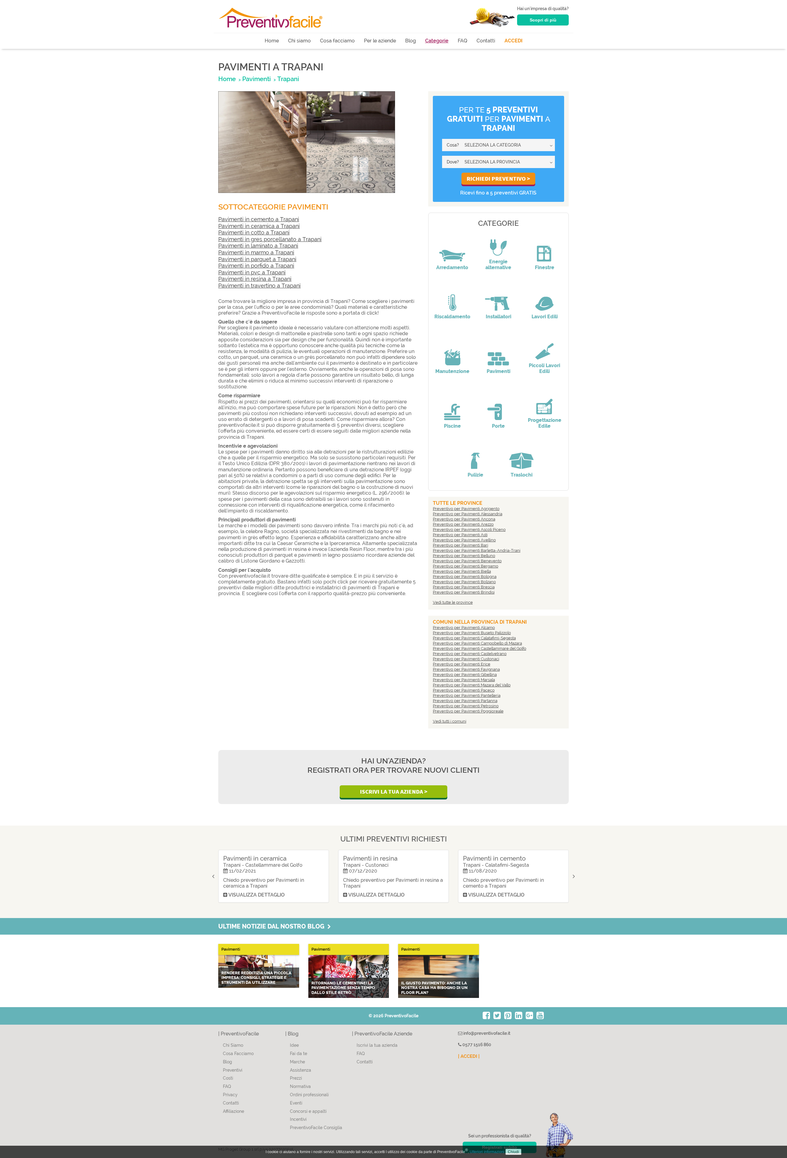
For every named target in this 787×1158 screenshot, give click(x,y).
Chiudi (513, 1152)
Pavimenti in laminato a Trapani (258, 245)
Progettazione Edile (544, 423)
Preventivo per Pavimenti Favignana (466, 669)
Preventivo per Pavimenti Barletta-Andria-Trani (476, 550)
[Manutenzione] (452, 353)
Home (272, 41)
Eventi (296, 1103)
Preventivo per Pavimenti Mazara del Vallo (472, 685)
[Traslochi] (521, 456)
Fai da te (298, 1053)
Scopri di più (543, 20)
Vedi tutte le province (453, 602)
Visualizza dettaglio (256, 895)
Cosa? (453, 145)
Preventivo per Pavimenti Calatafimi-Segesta (474, 638)
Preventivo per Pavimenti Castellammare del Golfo (479, 648)
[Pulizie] (475, 456)
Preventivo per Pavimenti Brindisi (464, 592)
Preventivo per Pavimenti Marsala (464, 679)
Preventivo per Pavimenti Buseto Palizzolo (472, 632)
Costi (228, 1078)
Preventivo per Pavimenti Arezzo (463, 524)
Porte (498, 426)
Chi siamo (299, 41)
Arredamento (452, 267)
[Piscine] (452, 407)
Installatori (498, 317)
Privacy (230, 1094)
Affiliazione (233, 1111)
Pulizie (475, 475)
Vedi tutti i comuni (449, 721)
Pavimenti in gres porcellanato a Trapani (270, 239)
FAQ (462, 41)
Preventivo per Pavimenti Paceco (464, 690)
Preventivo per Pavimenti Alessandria (467, 514)
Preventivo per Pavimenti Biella (462, 571)
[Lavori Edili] (544, 298)
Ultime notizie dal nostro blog (272, 926)
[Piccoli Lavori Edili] (544, 347)
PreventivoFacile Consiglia (316, 1127)
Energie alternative (498, 264)
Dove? (453, 161)
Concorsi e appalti (308, 1111)
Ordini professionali (309, 1094)
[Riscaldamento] (452, 298)
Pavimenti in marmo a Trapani (256, 252)
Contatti (486, 41)
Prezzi (296, 1078)
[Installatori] (498, 298)
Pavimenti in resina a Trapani (254, 279)
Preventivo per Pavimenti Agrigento (466, 508)
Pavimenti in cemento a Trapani (258, 219)
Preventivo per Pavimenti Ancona (464, 519)
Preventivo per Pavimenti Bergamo (465, 566)
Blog (410, 41)
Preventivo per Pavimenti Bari (460, 545)
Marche (297, 1061)
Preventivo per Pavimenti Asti (460, 534)
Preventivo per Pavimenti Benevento (467, 561)
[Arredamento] (452, 249)
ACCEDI (513, 41)
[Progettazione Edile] (544, 402)
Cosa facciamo (337, 41)
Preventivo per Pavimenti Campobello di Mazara (477, 643)
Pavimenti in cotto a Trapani (254, 232)
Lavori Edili (545, 317)
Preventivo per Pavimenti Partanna (465, 700)
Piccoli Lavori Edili (544, 368)
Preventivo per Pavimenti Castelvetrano (470, 653)
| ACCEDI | (469, 1056)
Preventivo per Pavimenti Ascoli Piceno (469, 529)
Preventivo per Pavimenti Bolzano (464, 581)
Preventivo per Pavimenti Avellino (464, 540)
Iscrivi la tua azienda (377, 1045)
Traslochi (521, 475)
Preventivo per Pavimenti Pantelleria (466, 695)
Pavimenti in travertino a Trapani (259, 285)
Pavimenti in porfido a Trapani (256, 265)
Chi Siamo (233, 1045)
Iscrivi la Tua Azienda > (393, 791)
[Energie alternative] (498, 243)
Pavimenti (498, 371)
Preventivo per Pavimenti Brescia (464, 587)
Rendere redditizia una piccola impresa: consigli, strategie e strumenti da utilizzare (256, 978)
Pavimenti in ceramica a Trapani (259, 226)
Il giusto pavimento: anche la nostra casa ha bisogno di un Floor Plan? (434, 988)
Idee (294, 1045)
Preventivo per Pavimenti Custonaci (466, 659)
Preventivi (232, 1070)
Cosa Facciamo (238, 1053)
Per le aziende (380, 41)
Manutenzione (452, 371)
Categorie (437, 41)
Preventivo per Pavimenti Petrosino (466, 706)
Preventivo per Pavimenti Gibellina (465, 674)
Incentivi (298, 1119)
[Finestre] (544, 249)
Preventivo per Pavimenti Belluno (464, 555)
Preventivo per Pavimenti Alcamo (464, 627)
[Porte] (498, 407)
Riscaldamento (452, 317)
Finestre (544, 267)
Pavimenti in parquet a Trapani (257, 259)
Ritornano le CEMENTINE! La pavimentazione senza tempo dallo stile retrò (343, 988)
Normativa (300, 1086)
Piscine (452, 426)
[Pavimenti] (498, 353)
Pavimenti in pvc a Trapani (252, 272)
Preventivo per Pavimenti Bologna (464, 576)
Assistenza (300, 1070)
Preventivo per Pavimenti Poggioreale (468, 711)
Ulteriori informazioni (487, 1152)
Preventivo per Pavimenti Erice (461, 664)
